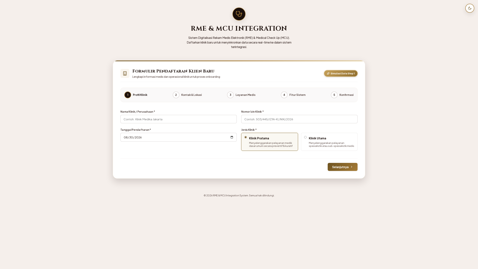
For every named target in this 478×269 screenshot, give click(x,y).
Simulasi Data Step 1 (342, 73)
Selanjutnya (340, 167)
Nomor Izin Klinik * (252, 111)
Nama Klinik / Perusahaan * (137, 111)
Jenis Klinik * (249, 129)
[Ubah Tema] (469, 8)
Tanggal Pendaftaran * (135, 129)
